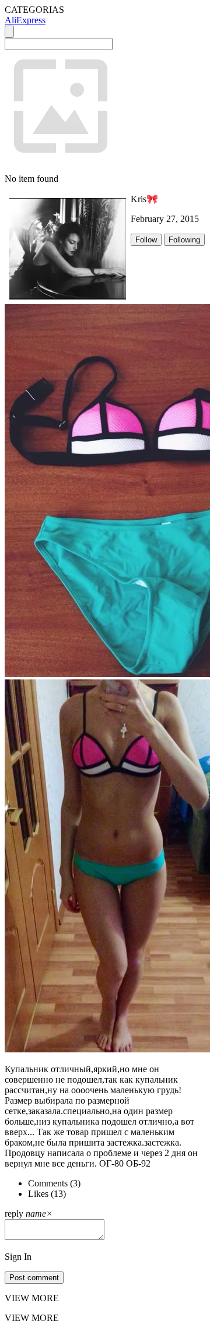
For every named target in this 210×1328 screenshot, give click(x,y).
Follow (146, 239)
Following (184, 239)
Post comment (34, 1277)
